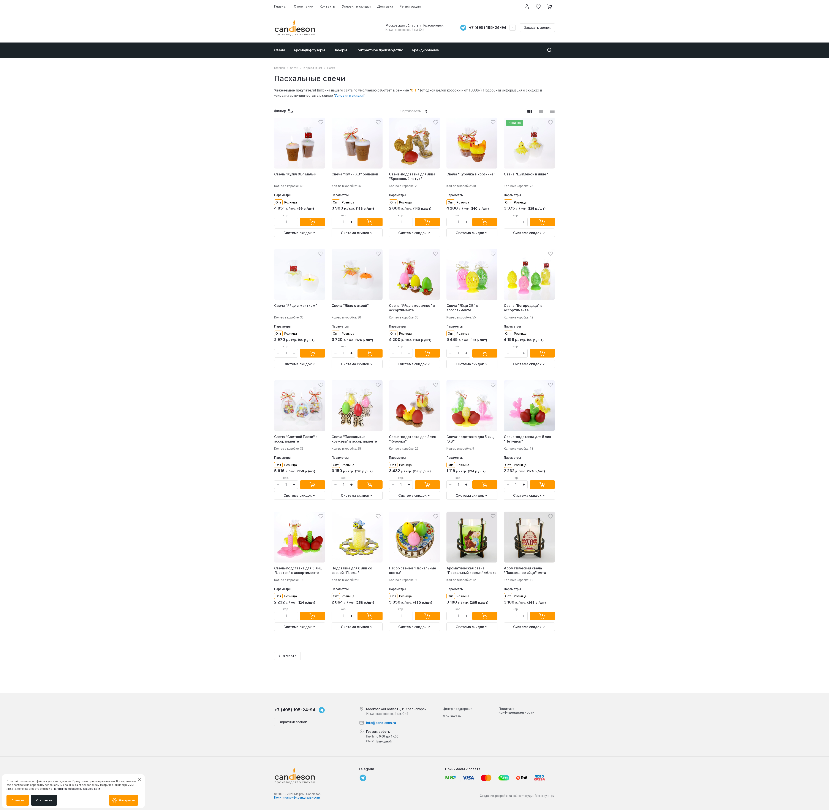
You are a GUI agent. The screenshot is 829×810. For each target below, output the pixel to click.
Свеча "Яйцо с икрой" (350, 305)
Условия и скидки (349, 95)
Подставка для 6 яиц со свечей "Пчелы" (352, 570)
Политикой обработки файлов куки (76, 788)
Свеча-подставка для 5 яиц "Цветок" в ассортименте (297, 570)
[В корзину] (312, 222)
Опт (278, 202)
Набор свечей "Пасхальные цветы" (412, 570)
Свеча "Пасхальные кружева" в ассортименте (354, 439)
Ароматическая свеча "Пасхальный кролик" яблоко (471, 570)
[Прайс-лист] (552, 111)
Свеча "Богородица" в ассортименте (523, 307)
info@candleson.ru (381, 723)
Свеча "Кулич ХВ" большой (355, 174)
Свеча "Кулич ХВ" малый (295, 174)
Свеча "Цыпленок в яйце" (526, 174)
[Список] (541, 111)
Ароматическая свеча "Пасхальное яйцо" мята (525, 570)
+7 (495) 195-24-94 (487, 27)
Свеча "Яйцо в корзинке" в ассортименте (412, 307)
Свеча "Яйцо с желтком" (295, 305)
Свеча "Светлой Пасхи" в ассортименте (296, 439)
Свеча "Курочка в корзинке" (470, 174)
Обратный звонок (292, 722)
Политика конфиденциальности (297, 797)
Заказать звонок (537, 27)
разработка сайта (508, 795)
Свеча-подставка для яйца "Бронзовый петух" (412, 176)
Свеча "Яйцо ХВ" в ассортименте (462, 307)
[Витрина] (530, 111)
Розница (290, 202)
